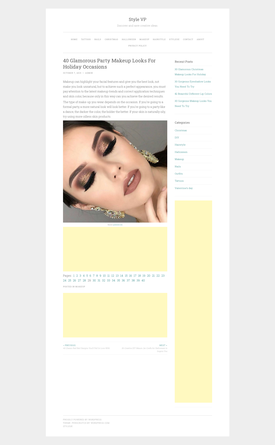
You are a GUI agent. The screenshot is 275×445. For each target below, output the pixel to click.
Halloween (129, 39)
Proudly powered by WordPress (82, 419)
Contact (188, 39)
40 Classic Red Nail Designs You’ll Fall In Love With (86, 346)
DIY (177, 137)
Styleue (174, 39)
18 (139, 275)
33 (108, 280)
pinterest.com (118, 225)
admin (89, 73)
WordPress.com (100, 423)
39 (138, 280)
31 (99, 280)
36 (123, 280)
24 (64, 280)
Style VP (137, 19)
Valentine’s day (184, 188)
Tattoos (86, 39)
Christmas (111, 39)
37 (128, 280)
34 (113, 280)
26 (74, 280)
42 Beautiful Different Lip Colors (193, 93)
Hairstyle (159, 39)
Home (74, 39)
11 (108, 275)
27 (79, 280)
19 (144, 275)
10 (104, 275)
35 (118, 280)
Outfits (179, 173)
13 (117, 275)
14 (121, 275)
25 (69, 280)
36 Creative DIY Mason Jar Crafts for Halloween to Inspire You (144, 348)
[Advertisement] (115, 249)
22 (158, 275)
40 (143, 280)
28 (84, 280)
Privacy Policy (137, 45)
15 (126, 275)
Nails (97, 39)
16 (130, 275)
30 (94, 280)
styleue (68, 426)
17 (135, 275)
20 (148, 275)
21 (153, 275)
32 (103, 280)
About (200, 39)
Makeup (144, 39)
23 (163, 275)
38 (133, 280)
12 (112, 275)
